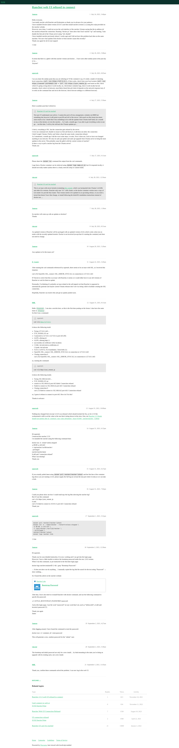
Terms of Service (61, 740)
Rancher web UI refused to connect (53, 7)
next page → (36, 680)
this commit (68, 188)
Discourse (43, 745)
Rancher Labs (41, 581)
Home (34, 740)
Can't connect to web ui (41, 703)
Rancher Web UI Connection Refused (46, 711)
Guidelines (50, 740)
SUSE (3, 2)
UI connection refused (40, 717)
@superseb (40, 308)
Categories (41, 740)
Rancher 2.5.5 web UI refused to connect (47, 697)
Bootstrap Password (50, 585)
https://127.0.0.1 (45, 322)
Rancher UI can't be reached (46, 111)
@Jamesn (41, 311)
